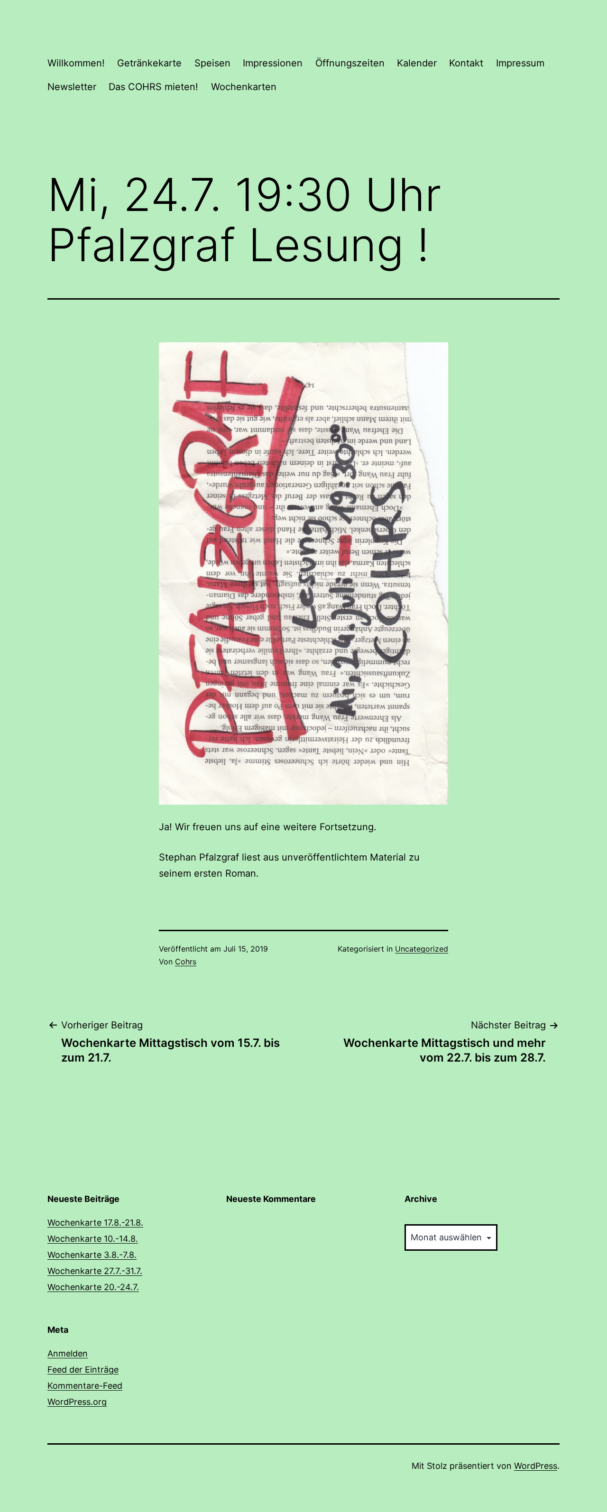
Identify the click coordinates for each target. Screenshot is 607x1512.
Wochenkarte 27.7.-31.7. (94, 1271)
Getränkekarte (149, 63)
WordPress (535, 1466)
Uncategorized (421, 948)
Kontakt (466, 63)
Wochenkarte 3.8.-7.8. (92, 1255)
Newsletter (71, 86)
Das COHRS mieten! (153, 86)
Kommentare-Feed (84, 1386)
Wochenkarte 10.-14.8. (92, 1239)
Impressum (520, 63)
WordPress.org (77, 1402)
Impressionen (273, 63)
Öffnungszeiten (350, 63)
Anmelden (67, 1353)
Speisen (212, 63)
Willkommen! (76, 63)
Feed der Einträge (83, 1370)
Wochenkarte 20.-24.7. (93, 1287)
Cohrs (185, 961)
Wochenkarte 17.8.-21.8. (95, 1223)
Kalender (417, 63)
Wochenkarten (243, 86)
